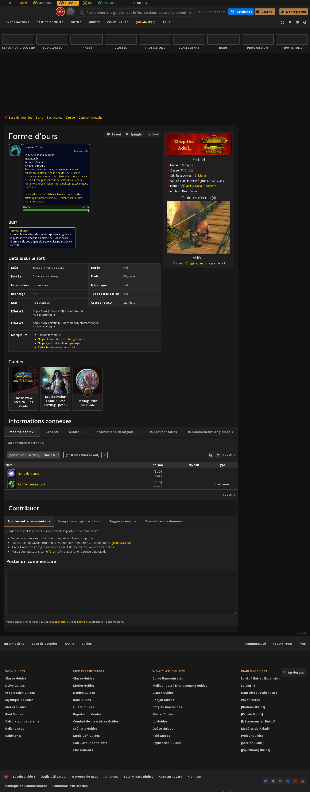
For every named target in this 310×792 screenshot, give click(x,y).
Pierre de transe (28, 474)
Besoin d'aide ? (24, 777)
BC (90, 3)
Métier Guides (16, 707)
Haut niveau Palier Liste (259, 693)
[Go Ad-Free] (146, 22)
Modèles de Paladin (256, 728)
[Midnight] (13, 736)
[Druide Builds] (252, 714)
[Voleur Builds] (252, 736)
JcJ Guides (159, 721)
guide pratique (121, 543)
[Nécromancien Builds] (258, 721)
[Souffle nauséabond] (11, 484)
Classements (83, 750)
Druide (70, 117)
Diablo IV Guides (254, 671)
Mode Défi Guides (86, 736)
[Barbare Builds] (253, 707)
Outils (69, 644)
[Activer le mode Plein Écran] (282, 22)
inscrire (81, 621)
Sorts (39, 117)
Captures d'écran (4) (198, 197)
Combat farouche (90, 117)
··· (122, 3)
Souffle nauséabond (31, 484)
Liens (155, 134)
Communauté (117, 22)
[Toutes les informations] (9, 3)
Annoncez (111, 777)
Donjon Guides (84, 693)
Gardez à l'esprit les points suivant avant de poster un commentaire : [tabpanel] (69, 576)
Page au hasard (170, 777)
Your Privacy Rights (138, 777)
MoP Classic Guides (88, 671)
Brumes (109, 3)
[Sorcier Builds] (252, 743)
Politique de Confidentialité (26, 786)
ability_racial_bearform (201, 186)
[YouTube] (295, 781)
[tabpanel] (121, 474)
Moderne (46, 3)
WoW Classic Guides (168, 671)
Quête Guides (83, 707)
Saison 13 (248, 685)
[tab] (22, 432)
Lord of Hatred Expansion (260, 678)
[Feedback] (297, 22)
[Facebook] (288, 781)
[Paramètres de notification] (290, 22)
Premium (194, 777)
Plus (302, 644)
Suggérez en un (196, 263)
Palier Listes (14, 728)
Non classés (222, 484)
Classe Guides (15, 678)
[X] (273, 781)
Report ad (301, 633)
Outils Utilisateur (53, 777)
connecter (60, 621)
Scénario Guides (85, 728)
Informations (17, 22)
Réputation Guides (87, 714)
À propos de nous (85, 777)
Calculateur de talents (22, 721)
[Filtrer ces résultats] (218, 455)
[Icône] (15, 150)
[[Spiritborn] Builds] (255, 750)
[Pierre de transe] (11, 473)
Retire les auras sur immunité (56, 347)
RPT (70, 11)
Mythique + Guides (19, 700)
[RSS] (302, 781)
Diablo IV (144, 3)
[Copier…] (211, 455)
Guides (94, 22)
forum (53, 551)
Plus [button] (166, 22)
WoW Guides (15, 671)
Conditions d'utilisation (70, 786)
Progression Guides (20, 693)
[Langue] (305, 22)
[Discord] (266, 781)
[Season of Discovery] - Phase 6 (32, 455)
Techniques (54, 117)
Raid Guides (14, 714)
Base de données (50, 22)
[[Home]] (28, 11)
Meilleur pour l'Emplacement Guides (179, 685)
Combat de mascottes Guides (96, 721)
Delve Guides (15, 685)
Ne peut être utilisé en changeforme (61, 339)
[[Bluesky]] (280, 781)
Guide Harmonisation (168, 678)
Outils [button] (76, 22)
